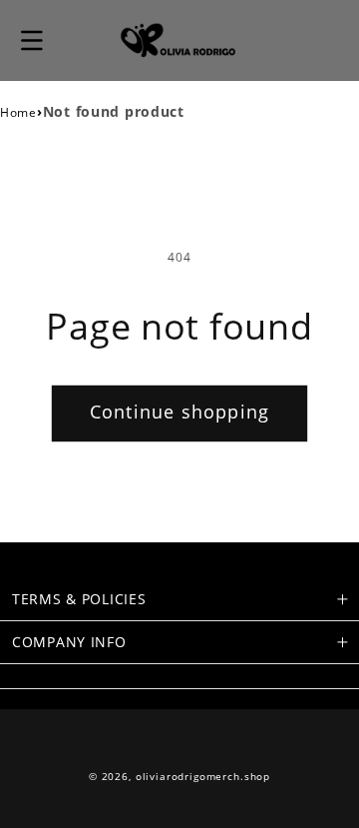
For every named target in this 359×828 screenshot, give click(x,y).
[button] (32, 40)
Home (18, 112)
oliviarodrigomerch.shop (203, 776)
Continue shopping (179, 411)
